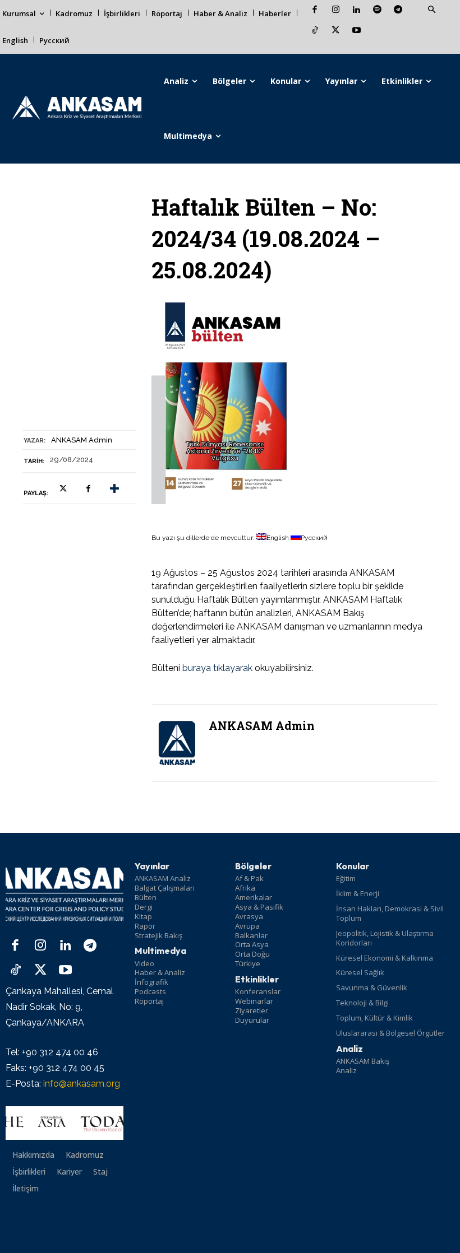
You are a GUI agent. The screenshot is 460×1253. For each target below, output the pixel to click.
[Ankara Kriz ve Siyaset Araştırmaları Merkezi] (76, 108)
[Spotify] (377, 10)
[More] (114, 488)
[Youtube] (356, 31)
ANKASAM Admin (81, 440)
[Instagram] (335, 10)
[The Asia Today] (64, 1123)
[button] (431, 10)
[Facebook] (315, 10)
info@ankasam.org (81, 1083)
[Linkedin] (356, 10)
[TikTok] (315, 31)
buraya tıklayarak (217, 668)
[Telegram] (398, 10)
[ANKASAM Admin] (176, 743)
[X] (335, 31)
